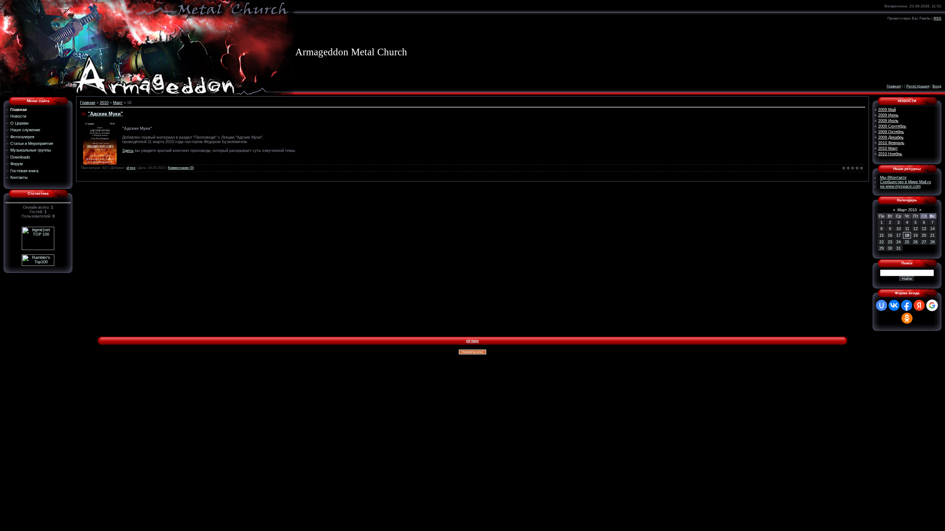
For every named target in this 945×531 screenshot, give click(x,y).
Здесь (128, 150)
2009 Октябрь (891, 131)
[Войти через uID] (881, 305)
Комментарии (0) (181, 168)
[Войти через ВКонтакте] (894, 305)
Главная (894, 86)
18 (907, 235)
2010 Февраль (891, 142)
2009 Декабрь (891, 137)
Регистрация (917, 86)
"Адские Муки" (105, 114)
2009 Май (887, 109)
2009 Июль (888, 120)
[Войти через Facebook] (906, 305)
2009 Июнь (888, 115)
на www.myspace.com (900, 186)
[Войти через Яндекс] (919, 305)
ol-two (130, 168)
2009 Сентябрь (892, 126)
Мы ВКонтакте (893, 177)
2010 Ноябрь (890, 154)
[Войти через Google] (932, 305)
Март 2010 (907, 210)
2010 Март (888, 148)
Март (118, 102)
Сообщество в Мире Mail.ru (905, 182)
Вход (936, 86)
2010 (104, 102)
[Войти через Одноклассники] (907, 318)
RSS (937, 18)
